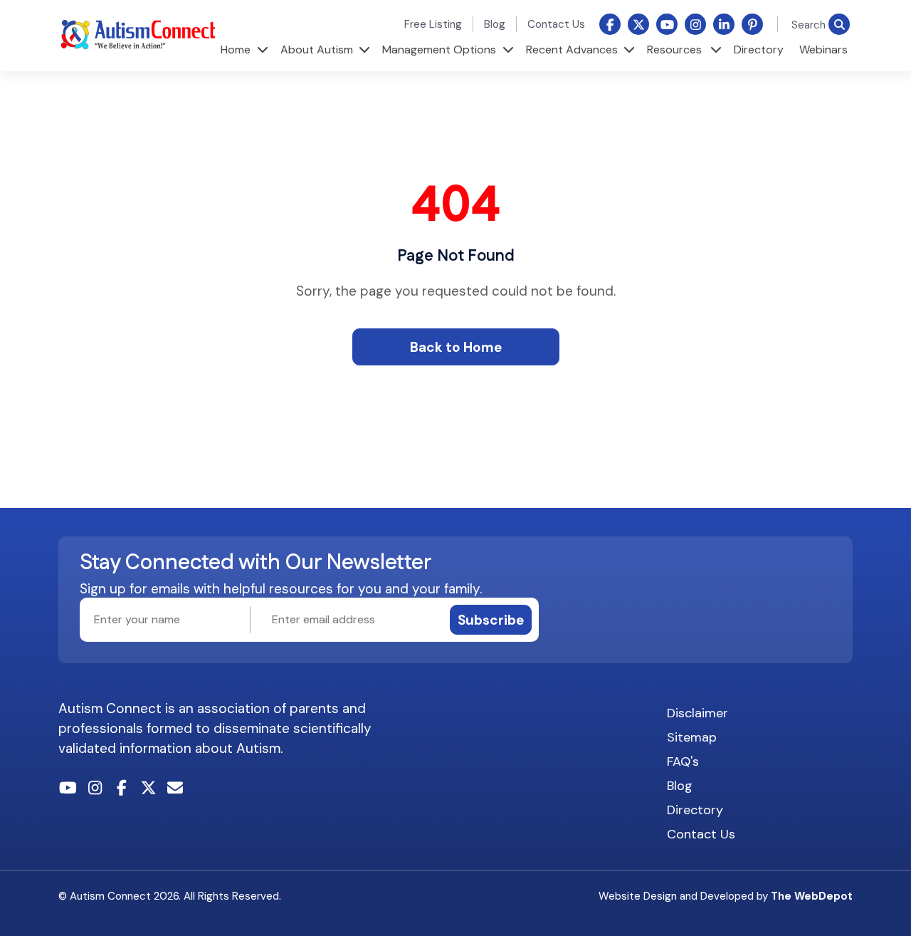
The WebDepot (812, 896)
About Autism (316, 49)
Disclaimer (697, 713)
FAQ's (683, 761)
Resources (674, 49)
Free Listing (433, 24)
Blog (494, 24)
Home (236, 49)
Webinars (823, 49)
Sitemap (692, 737)
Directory (759, 49)
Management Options (439, 49)
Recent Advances (572, 49)
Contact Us (556, 24)
